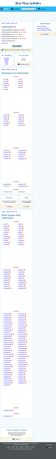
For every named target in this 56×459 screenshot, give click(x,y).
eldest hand (21, 330)
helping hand (21, 342)
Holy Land (6, 346)
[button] (34, 9)
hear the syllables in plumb (8, 85)
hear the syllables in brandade (24, 270)
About (8, 446)
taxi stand (20, 376)
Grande (20, 278)
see (4, 87)
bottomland (7, 321)
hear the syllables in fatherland (25, 332)
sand (5, 240)
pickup (20, 121)
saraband (20, 372)
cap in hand (21, 321)
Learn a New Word (17, 46)
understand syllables (15, 27)
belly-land (21, 317)
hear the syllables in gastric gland (26, 336)
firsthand (20, 276)
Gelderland (6, 338)
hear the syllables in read (21, 85)
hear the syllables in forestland (10, 278)
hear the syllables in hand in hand (11, 340)
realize (20, 156)
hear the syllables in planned (9, 238)
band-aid (6, 270)
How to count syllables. (43, 28)
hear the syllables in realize (23, 157)
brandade (20, 270)
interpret (20, 154)
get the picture (22, 186)
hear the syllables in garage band (11, 336)
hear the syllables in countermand (26, 326)
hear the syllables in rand (22, 238)
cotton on (6, 152)
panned (20, 236)
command (6, 272)
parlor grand (21, 362)
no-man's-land (8, 354)
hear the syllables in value (7, 125)
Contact (32, 446)
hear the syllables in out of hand (10, 360)
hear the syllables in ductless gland (12, 330)
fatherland (21, 332)
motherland (21, 350)
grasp (5, 81)
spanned (6, 242)
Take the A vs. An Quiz (24, 64)
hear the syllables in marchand (24, 280)
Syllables (3, 69)
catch (5, 79)
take (19, 87)
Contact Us (23, 49)
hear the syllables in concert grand (12, 324)
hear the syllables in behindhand (11, 318)
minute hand (7, 350)
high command (7, 344)
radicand (6, 368)
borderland (21, 319)
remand (6, 284)
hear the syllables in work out (24, 125)
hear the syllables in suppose (9, 123)
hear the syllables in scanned (23, 240)
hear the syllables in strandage (24, 286)
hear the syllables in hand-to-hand (12, 342)
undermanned (7, 382)
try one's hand (7, 380)
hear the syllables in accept (22, 115)
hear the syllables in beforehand (25, 316)
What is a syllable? (42, 26)
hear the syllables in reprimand (25, 369)
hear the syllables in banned (8, 226)
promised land (22, 364)
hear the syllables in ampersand (10, 314)
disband (6, 274)
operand (6, 358)
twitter (50, 447)
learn (19, 83)
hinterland (21, 344)
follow (5, 119)
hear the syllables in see (6, 87)
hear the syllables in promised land (27, 365)
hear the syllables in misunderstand (12, 410)
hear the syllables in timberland (10, 379)
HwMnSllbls (28, 3)
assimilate (21, 184)
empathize (21, 152)
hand (19, 232)
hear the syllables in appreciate (10, 184)
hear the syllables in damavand (10, 328)
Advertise (27, 446)
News (12, 446)
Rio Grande (6, 370)
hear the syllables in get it (7, 121)
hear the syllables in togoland (24, 379)
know (5, 83)
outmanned (21, 282)
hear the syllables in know (7, 83)
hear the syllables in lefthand (9, 280)
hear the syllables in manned (9, 236)
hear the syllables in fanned (8, 230)
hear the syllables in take (21, 87)
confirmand (21, 324)
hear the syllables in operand (9, 358)
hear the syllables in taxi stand (24, 377)
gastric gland (21, 336)
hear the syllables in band (22, 224)
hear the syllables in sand (7, 240)
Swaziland (21, 374)
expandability (7, 416)
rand (19, 238)
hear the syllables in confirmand (25, 324)
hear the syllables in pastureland (11, 365)
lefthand (6, 280)
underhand (21, 380)
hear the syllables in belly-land (25, 318)
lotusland (6, 348)
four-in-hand (22, 334)
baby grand (21, 313)
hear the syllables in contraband (10, 326)
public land (21, 366)
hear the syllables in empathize (25, 153)
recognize (6, 158)
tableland (6, 376)
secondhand (7, 374)
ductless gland (7, 330)
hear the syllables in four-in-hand (26, 334)
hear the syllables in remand (8, 284)
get (19, 79)
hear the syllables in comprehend (26, 151)
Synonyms (8, 23)
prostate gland (7, 366)
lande (19, 234)
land (5, 234)
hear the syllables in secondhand (11, 375)
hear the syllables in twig (7, 89)
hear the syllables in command (10, 272)
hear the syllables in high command (12, 344)
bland (19, 226)
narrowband (21, 352)
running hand (7, 372)
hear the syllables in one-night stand (28, 356)
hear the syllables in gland (22, 230)
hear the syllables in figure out (10, 154)
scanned (20, 240)
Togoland (20, 378)
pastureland (7, 364)
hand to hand (21, 340)
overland (6, 362)
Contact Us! (17, 439)
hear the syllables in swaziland (24, 375)
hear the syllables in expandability (12, 416)
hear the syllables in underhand (25, 381)
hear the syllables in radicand (9, 369)
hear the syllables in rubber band (25, 371)
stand (19, 242)
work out (20, 125)
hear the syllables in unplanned (25, 288)
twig (5, 89)
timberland (7, 378)
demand (20, 272)
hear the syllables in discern (8, 117)
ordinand (20, 358)
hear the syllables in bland (22, 226)
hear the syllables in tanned (23, 244)
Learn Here (26, 206)
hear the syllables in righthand (24, 284)
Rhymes (12, 23)
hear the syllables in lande (22, 234)
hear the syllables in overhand (24, 360)
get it (5, 121)
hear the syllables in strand (8, 244)
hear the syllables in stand (22, 242)
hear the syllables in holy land (10, 346)
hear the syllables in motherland (25, 350)
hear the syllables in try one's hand (12, 381)
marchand (21, 280)
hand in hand (7, 340)
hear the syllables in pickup (23, 121)
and (5, 224)
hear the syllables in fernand (9, 276)
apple (6, 62)
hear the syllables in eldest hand (25, 330)
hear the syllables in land (7, 234)
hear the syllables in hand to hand (26, 340)
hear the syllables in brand (8, 228)
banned (6, 226)
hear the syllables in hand (22, 232)
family (6, 64)
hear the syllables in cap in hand (25, 322)
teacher (6, 61)
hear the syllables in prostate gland (12, 367)
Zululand (6, 385)
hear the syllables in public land (25, 367)
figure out (6, 154)
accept (20, 115)
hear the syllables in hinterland (25, 344)
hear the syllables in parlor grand (26, 362)
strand (5, 244)
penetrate (6, 156)
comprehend (21, 150)
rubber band (21, 370)
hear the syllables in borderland (25, 320)
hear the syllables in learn (22, 83)
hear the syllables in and (6, 224)
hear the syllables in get (21, 79)
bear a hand (7, 315)
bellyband (6, 319)
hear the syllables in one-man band (12, 356)
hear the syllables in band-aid (9, 270)
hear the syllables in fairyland (9, 332)
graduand (20, 338)
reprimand (21, 368)
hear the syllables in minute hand (11, 350)
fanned (5, 230)
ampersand (6, 313)
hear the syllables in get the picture (27, 186)
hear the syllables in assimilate (25, 184)
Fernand (6, 276)
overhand (20, 360)
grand (5, 232)
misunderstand (8, 410)
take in (20, 123)
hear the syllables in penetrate (9, 156)
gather (20, 119)
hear (19, 81)
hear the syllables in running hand (11, 373)
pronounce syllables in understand (14, 41)
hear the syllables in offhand (9, 282)
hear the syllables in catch (7, 79)
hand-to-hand (7, 342)
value (5, 125)
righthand (21, 284)
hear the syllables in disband (9, 274)
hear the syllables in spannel (9, 286)
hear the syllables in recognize (10, 158)
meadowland (21, 348)
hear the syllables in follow (8, 119)
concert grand (7, 324)
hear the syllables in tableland (9, 377)
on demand (21, 354)
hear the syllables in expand (23, 274)
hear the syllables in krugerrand (25, 346)
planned (6, 238)
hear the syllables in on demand (25, 354)
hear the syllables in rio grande (10, 371)
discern (6, 117)
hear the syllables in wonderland (25, 383)
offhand (6, 282)
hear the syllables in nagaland (9, 352)
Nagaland (6, 352)
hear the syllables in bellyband (10, 320)
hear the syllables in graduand (24, 338)
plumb (5, 85)
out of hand (7, 360)
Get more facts (9, 206)
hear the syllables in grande (23, 278)
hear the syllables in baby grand (25, 314)
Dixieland (20, 328)
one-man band (7, 356)
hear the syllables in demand (23, 272)
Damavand (6, 328)
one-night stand (22, 356)
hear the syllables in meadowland (26, 348)
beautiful (6, 58)
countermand (21, 326)
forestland (6, 278)
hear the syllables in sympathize (25, 159)
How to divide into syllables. (44, 30)
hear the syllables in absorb (8, 115)
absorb (5, 115)
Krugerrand (21, 346)
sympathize (21, 158)
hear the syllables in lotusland (9, 348)
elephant (6, 59)
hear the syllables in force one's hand (13, 334)
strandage (21, 286)
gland (19, 230)
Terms (17, 446)
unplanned (21, 288)
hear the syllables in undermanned (12, 383)
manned (6, 236)
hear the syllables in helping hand (26, 342)
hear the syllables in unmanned (10, 288)
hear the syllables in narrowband (25, 352)
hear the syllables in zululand (9, 385)
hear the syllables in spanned (9, 242)
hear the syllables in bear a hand (10, 316)
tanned (20, 244)
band (19, 224)
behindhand (7, 317)
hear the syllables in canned (23, 228)
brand (5, 228)
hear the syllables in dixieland (24, 328)
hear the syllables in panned (23, 236)
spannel (6, 286)
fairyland (6, 332)
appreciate (6, 184)
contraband (7, 326)
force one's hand (8, 334)
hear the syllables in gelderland (10, 338)
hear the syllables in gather (23, 119)
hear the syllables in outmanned (25, 282)
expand (20, 274)
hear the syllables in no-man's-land (13, 354)
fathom (20, 117)
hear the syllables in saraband (24, 373)
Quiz (16, 23)
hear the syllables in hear (21, 81)
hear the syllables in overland (9, 362)
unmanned (6, 288)
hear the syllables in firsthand (24, 276)
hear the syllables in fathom (23, 117)
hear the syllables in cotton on (9, 152)
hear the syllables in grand (8, 232)
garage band (7, 336)
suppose (6, 123)
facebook (48, 447)
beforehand (21, 315)
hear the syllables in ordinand (24, 358)
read (19, 85)
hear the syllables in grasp (7, 81)
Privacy (21, 446)
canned (20, 228)
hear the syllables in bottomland (11, 322)
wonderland (21, 382)
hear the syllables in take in (23, 123)
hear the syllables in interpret (24, 155)
